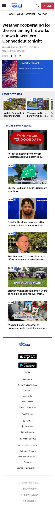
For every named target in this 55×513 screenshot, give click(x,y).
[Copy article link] (19, 56)
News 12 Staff (8, 47)
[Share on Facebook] (11, 56)
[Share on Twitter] (15, 56)
